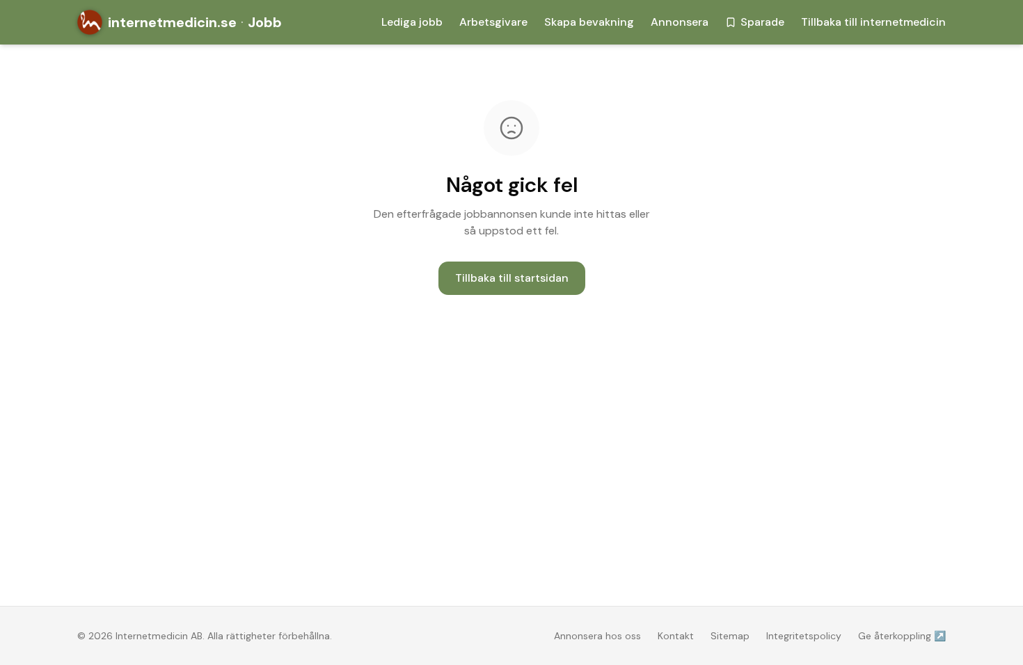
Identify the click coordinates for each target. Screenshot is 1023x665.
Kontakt (676, 636)
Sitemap (730, 636)
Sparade (762, 22)
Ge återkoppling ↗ (902, 636)
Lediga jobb (412, 22)
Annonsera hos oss (597, 636)
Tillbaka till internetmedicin (873, 22)
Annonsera (679, 22)
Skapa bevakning (589, 22)
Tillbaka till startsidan (512, 278)
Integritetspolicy (803, 636)
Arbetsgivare (493, 22)
